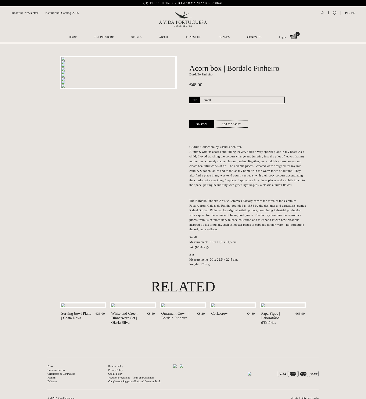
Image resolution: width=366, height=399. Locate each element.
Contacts (254, 37)
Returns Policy (115, 366)
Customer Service (56, 370)
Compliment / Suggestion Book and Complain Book (134, 381)
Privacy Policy (115, 370)
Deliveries (52, 381)
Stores (136, 37)
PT (347, 13)
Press (50, 366)
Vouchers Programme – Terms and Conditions (131, 377)
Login (282, 37)
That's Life (193, 37)
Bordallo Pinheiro (201, 74)
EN (353, 13)
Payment (51, 377)
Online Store (104, 37)
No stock (202, 124)
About (163, 37)
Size (194, 100)
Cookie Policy (115, 373)
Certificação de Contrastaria (61, 373)
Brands (224, 37)
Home (73, 37)
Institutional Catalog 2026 (62, 13)
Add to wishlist (231, 124)
